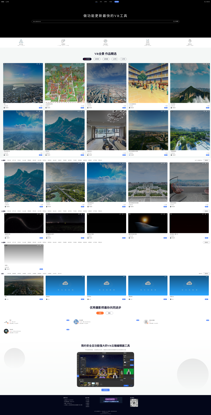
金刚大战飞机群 (90, 234)
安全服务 (87, 401)
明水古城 (48, 202)
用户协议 (89, 296)
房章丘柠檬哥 (152, 320)
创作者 (105, 1)
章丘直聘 (81, 320)
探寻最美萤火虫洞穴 (50, 234)
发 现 (101, 1)
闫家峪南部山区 (7, 151)
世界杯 (6, 265)
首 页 (96, 1)
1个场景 (41, 204)
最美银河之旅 (7, 234)
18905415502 (72, 401)
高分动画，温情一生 (174, 234)
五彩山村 (47, 151)
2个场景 (124, 204)
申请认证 (172, 296)
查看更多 (206, 160)
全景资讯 (87, 403)
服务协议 (48, 296)
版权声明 (130, 296)
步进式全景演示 (173, 202)
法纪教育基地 (173, 151)
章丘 (6, 296)
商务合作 (87, 406)
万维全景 (11, 329)
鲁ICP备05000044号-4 (105, 412)
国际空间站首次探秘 (133, 234)
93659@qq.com (69, 403)
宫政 (10, 320)
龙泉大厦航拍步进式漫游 (133, 202)
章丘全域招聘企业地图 (133, 151)
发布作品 (105, 390)
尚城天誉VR (89, 151)
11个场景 (165, 204)
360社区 (110, 1)
